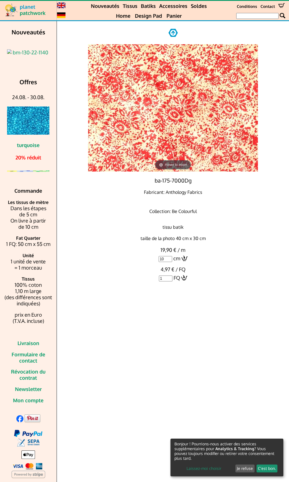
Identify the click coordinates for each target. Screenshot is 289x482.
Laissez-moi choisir (204, 468)
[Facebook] (19, 420)
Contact (267, 6)
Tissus (130, 6)
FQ (177, 278)
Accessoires (173, 6)
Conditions (247, 6)
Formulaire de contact (28, 357)
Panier (174, 16)
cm (176, 258)
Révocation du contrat (28, 374)
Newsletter (28, 389)
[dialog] (226, 457)
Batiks (148, 6)
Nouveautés (105, 6)
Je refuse (245, 468)
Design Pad (148, 16)
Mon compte (28, 400)
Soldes (199, 6)
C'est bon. (267, 468)
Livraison (28, 343)
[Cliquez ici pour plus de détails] (28, 52)
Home (123, 16)
